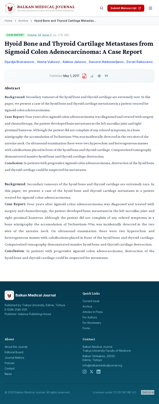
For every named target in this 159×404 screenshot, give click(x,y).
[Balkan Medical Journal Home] (45, 8)
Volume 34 (34, 35)
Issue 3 (46, 35)
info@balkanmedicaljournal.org (102, 365)
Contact (10, 368)
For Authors (90, 317)
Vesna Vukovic (48, 62)
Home (8, 20)
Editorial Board (14, 352)
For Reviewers (92, 322)
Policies (10, 363)
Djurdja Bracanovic (20, 62)
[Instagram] (84, 372)
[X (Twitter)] (91, 372)
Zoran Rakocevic (139, 62)
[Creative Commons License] (147, 392)
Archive (23, 20)
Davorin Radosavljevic (106, 62)
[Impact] (92, 76)
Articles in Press (93, 312)
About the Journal (16, 346)
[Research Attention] (99, 76)
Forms (86, 328)
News (8, 374)
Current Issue (91, 301)
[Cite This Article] (106, 76)
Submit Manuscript (124, 8)
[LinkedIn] (98, 372)
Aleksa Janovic (74, 62)
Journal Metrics (14, 357)
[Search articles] (101, 8)
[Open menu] (150, 8)
